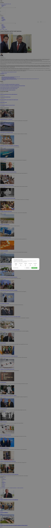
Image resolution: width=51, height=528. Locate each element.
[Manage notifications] (49, 526)
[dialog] (25, 264)
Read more (25, 261)
